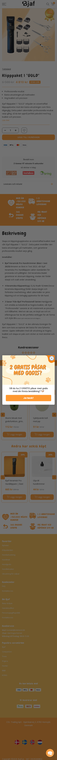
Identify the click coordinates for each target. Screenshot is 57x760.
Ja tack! (28, 398)
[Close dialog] (52, 358)
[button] (50, 753)
